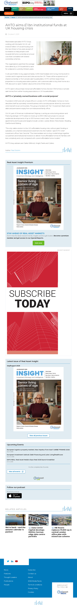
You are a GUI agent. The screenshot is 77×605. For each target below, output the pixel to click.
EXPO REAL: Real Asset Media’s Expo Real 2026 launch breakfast (31, 460)
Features (7, 574)
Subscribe (9, 13)
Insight (7, 8)
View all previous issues (38, 435)
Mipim (70, 8)
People (6, 585)
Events (29, 8)
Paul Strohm (15, 150)
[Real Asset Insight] (11, 3)
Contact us (32, 574)
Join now (38, 243)
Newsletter (38, 9)
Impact (15, 8)
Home (7, 17)
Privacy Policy (33, 588)
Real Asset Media (51, 9)
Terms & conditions (35, 585)
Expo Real (61, 9)
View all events (14, 471)
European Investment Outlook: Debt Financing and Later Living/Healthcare (35, 455)
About (30, 577)
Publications (8, 581)
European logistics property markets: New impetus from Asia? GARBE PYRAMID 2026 (38, 450)
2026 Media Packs (35, 581)
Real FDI (21, 9)
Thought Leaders (10, 577)
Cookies (31, 592)
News (13, 17)
